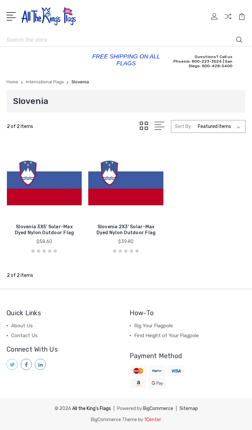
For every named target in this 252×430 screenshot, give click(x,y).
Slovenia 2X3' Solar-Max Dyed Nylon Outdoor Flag (126, 229)
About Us (22, 326)
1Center (152, 419)
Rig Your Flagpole (153, 326)
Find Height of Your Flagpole (166, 335)
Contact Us (24, 335)
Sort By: (183, 126)
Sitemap (188, 408)
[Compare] (228, 20)
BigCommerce (158, 408)
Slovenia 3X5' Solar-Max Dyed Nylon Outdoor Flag (44, 229)
